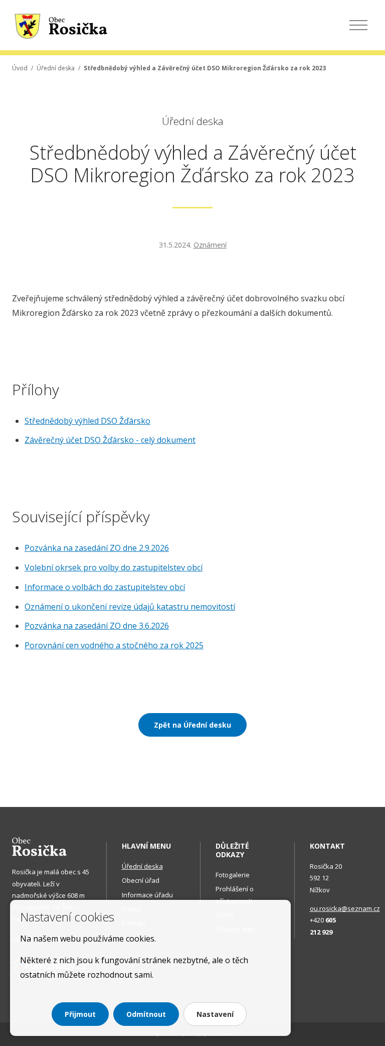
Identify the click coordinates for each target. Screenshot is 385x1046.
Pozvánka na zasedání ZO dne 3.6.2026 (97, 625)
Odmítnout (146, 1014)
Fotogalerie (233, 874)
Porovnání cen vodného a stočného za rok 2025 (114, 645)
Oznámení (210, 245)
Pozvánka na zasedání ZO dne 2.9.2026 (97, 547)
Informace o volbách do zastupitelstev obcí (105, 587)
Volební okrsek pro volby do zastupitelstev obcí (114, 567)
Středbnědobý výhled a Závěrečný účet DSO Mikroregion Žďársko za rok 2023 (205, 68)
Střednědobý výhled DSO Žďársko (87, 420)
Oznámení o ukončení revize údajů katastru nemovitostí (130, 606)
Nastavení (215, 1014)
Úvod (20, 68)
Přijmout (80, 1014)
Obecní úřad (140, 880)
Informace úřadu (147, 894)
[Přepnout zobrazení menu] (358, 25)
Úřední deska (56, 68)
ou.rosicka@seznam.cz (345, 908)
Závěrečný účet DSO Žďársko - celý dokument (110, 439)
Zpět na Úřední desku (192, 725)
